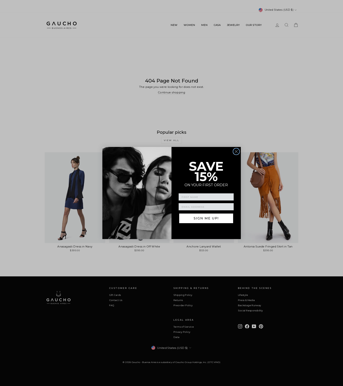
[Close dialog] (236, 151)
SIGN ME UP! (206, 218)
